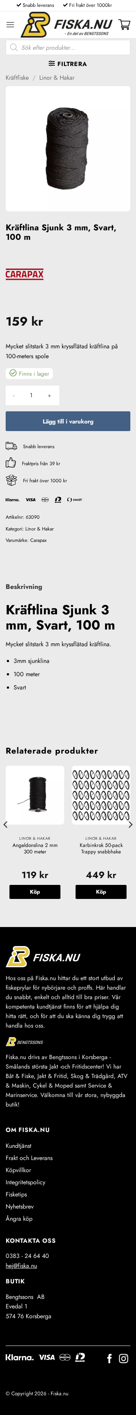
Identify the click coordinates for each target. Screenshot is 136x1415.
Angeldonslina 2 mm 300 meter (35, 848)
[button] (10, 24)
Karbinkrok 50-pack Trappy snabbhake (101, 848)
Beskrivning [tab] (24, 587)
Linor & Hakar (56, 77)
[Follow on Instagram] (123, 1359)
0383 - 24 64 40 (27, 1255)
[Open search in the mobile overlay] (68, 47)
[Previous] (6, 840)
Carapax (38, 540)
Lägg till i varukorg (68, 421)
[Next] (129, 840)
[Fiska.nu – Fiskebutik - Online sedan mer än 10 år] (66, 25)
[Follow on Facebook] (109, 1359)
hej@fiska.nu (21, 1265)
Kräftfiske (17, 77)
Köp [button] (35, 892)
